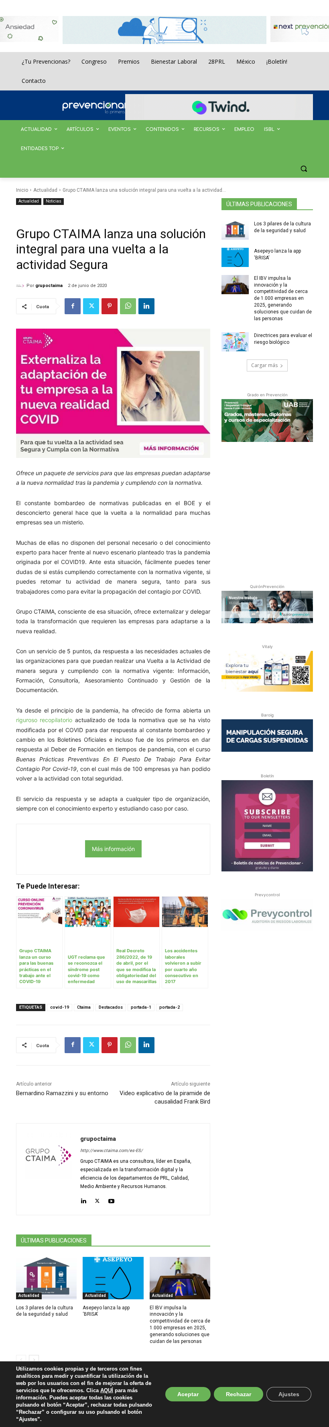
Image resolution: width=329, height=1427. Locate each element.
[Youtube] (111, 1199)
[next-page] (34, 1360)
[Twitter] (91, 306)
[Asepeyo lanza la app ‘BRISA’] (113, 1278)
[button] (303, 168)
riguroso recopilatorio (44, 720)
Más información (113, 848)
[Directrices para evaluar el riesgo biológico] (235, 341)
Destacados (111, 1007)
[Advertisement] (275, 511)
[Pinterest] (110, 306)
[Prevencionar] (106, 107)
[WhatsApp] (128, 306)
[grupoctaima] (21, 286)
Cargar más (264, 365)
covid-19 (59, 1007)
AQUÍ (106, 1390)
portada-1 (141, 1007)
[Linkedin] (146, 306)
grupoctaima (49, 285)
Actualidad (45, 190)
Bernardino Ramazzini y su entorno (62, 1093)
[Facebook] (73, 306)
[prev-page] (21, 1360)
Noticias (53, 201)
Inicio (22, 190)
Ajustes (288, 1394)
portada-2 (169, 1007)
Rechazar (238, 1394)
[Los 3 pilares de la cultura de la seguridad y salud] (46, 1278)
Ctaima (84, 1007)
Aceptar (188, 1394)
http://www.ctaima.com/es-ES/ (111, 1150)
